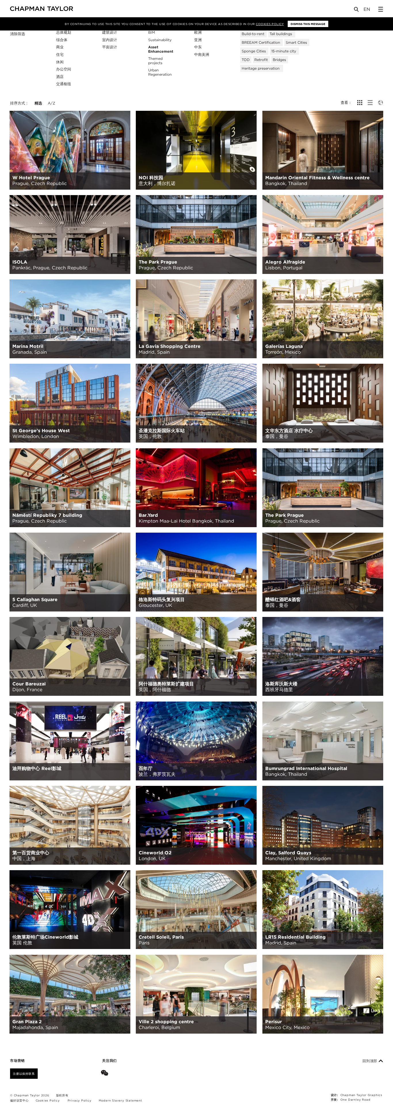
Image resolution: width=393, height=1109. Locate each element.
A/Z (51, 103)
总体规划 (63, 32)
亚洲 (198, 40)
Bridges (279, 60)
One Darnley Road (355, 1099)
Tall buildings (281, 34)
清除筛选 (17, 34)
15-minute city (283, 51)
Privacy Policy (79, 1100)
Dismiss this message (308, 24)
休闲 (60, 62)
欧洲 (198, 32)
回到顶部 (371, 1061)
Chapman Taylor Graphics (361, 1095)
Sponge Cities (254, 51)
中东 (198, 47)
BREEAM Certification (261, 42)
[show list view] (370, 102)
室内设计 (109, 40)
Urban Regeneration (160, 72)
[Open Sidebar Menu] (380, 9)
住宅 (60, 54)
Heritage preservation (261, 68)
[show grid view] (359, 102)
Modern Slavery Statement (120, 1100)
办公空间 (63, 69)
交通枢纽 (63, 84)
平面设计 (109, 47)
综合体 (61, 40)
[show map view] (380, 102)
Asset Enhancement (160, 49)
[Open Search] (357, 10)
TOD (246, 60)
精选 (38, 103)
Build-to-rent (253, 34)
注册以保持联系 (24, 1073)
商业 (60, 47)
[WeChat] (105, 1073)
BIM (151, 32)
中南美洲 (201, 54)
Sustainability (159, 40)
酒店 (60, 77)
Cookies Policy (270, 24)
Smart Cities (296, 42)
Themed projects (155, 60)
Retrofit (261, 60)
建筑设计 (109, 32)
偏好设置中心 (19, 1100)
